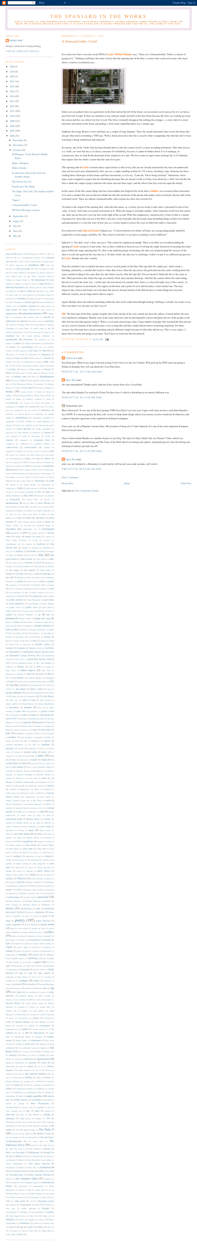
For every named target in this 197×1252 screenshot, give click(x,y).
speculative (19, 1062)
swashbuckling (12, 1107)
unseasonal (22, 1186)
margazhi (47, 789)
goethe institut (48, 596)
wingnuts (31, 1219)
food (39, 562)
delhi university (32, 488)
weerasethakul (37, 1212)
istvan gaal (22, 681)
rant (21, 973)
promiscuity (10, 954)
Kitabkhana (19, 733)
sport (21, 1066)
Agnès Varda (21, 280)
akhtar (18, 283)
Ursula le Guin (24, 1190)
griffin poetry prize (13, 611)
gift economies (41, 588)
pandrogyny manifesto (17, 885)
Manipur (9, 782)
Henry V (36, 633)
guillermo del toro (44, 611)
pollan (14, 936)
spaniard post (43, 1059)
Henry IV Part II (23, 633)
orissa (30, 867)
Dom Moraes (44, 503)
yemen (15, 1230)
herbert (8, 637)
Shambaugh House (22, 1036)
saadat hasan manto (34, 1003)
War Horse (47, 1204)
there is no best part (15, 1152)
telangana (10, 1118)
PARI (18, 889)
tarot (22, 1114)
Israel (10, 681)
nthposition (30, 856)
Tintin (49, 1156)
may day (25, 800)
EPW (25, 532)
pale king (9, 882)
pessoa (47, 900)
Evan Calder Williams (16, 540)
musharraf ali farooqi (15, 830)
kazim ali (25, 729)
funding (20, 577)
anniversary (11, 313)
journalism (14, 707)
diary (48, 491)
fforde (11, 555)
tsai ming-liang (16, 1174)
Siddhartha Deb (12, 1048)
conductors (24, 443)
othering (29, 871)
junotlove (34, 711)
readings (23, 980)
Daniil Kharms (19, 473)
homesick (27, 644)
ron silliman (21, 999)
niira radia (28, 848)
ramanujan (12, 969)
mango (8, 778)
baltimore (33, 354)
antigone (24, 320)
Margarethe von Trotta (29, 789)
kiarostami (46, 729)
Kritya (8, 741)
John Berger (48, 696)
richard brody (13, 988)
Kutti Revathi (21, 741)
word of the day (16, 1226)
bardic (48, 358)
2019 (12, 71)
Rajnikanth (49, 965)
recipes (36, 980)
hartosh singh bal (44, 622)
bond (17, 387)
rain (39, 965)
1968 (42, 254)
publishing (33, 958)
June (15, 231)
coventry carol (32, 451)
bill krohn (33, 373)
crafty (51, 451)
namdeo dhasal (32, 837)
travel (8, 1171)
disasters (40, 495)
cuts (7, 462)
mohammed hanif (14, 819)
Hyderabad (14, 651)
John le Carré (28, 700)
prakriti (9, 947)
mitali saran (26, 815)
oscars (9, 870)
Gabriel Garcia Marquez (44, 577)
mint (42, 811)
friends (9, 573)
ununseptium (38, 1186)
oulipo (8, 874)
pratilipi (9, 950)
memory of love (37, 808)
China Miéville (24, 428)
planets (18, 916)
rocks (43, 992)
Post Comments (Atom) (86, 490)
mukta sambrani (12, 826)
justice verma (48, 711)
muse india (45, 826)
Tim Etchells (38, 1156)
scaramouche (23, 1018)
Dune (44, 514)
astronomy (28, 339)
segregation (44, 1025)
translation (45, 1167)
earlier (28, 517)
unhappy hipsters (32, 1182)
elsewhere (11, 529)
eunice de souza (33, 536)
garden (20, 581)
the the (33, 1145)
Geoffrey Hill (39, 585)
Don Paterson (11, 506)
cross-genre (49, 454)
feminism (50, 551)
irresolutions (18, 677)
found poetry (39, 566)
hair (48, 614)
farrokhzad (47, 547)
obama (48, 856)
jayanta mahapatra (14, 692)
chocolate (10, 432)
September (18, 216)
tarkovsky (10, 1114)
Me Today (37, 800)
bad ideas (33, 350)
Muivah (48, 822)
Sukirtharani (18, 1092)
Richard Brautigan (46, 984)
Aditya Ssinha (18, 272)
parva (42, 889)
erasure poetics (38, 533)
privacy (28, 951)
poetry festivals (43, 920)
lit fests (12, 759)
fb (42, 551)
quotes (38, 962)
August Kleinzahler (33, 343)
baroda (8, 361)
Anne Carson (29, 309)
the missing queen (30, 1137)
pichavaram (26, 908)
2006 (12, 135)
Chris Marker (23, 432)
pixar (30, 912)
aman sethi (13, 295)
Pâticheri (23, 893)
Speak (8, 1062)
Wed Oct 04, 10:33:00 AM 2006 (82, 371)
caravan (32, 406)
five (21, 562)
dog (24, 503)
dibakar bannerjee (13, 495)
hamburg (10, 618)
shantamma (36, 1040)
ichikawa (9, 666)
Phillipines (46, 904)
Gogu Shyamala (33, 599)
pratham (47, 947)
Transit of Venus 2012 (28, 1167)
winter (40, 1219)
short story (30, 1043)
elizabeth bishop (43, 525)
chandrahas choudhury (42, 417)
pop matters (10, 939)
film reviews (27, 558)
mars (32, 793)
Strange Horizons (13, 1081)
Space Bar (71, 380)
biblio (8, 372)
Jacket (48, 685)
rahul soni (30, 965)
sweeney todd (27, 1107)
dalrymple (37, 466)
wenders (50, 1211)
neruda (40, 841)
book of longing (44, 387)
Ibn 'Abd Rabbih (44, 663)
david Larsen (39, 477)
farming (35, 547)
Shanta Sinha (21, 1040)
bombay (40, 384)
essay (18, 536)
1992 (49, 254)
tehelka (47, 1114)
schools (35, 1018)
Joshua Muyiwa (27, 703)
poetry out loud (38, 928)
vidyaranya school (45, 1201)
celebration (45, 410)
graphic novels (15, 607)
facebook (41, 543)
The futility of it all (21, 181)
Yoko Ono (33, 1230)
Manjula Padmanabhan (25, 782)
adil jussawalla (23, 268)
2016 (12, 86)
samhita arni (11, 1010)
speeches (32, 1062)
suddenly (40, 1088)
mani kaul (33, 778)
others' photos (43, 870)
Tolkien (21, 1160)
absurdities (33, 265)
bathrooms (28, 361)
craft (43, 451)
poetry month (47, 924)
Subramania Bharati (25, 1088)
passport (51, 889)
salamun (21, 1007)
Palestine (21, 882)
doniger (19, 510)
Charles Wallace (25, 421)
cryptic (27, 458)
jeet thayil (50, 692)
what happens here (17, 1216)
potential (17, 943)
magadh (9, 771)
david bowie (25, 477)
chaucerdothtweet (44, 421)
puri (43, 958)
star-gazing (17, 1077)
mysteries (38, 833)
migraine (32, 811)
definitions (10, 488)
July (15, 226)
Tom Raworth (32, 1160)
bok (7, 384)
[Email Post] (106, 339)
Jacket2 (9, 689)
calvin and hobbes (43, 403)
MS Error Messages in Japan (26, 210)
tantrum (48, 1111)
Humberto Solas (35, 648)
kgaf (35, 729)
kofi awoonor (49, 733)
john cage (14, 700)
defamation (45, 484)
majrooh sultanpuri (25, 774)
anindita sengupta (28, 305)
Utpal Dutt (40, 1190)
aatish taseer (49, 261)
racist (49, 962)
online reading (22, 863)
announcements (32, 313)
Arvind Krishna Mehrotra (38, 335)
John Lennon (45, 700)
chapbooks (10, 421)
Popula (22, 939)
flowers (29, 562)
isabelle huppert (35, 677)
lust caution (18, 766)
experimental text (13, 544)
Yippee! (16, 200)
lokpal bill (46, 759)
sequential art (11, 1029)
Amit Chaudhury (15, 302)
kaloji (24, 718)
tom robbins (46, 1160)
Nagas (19, 837)
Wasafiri (45, 1208)
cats (25, 410)
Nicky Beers (14, 848)
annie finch (46, 309)
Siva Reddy (36, 1051)
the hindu (25, 1133)
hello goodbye (12, 629)
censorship (38, 414)
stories (48, 1077)
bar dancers (37, 358)
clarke (24, 436)
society (42, 1055)
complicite (10, 443)
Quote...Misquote (20, 163)
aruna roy (47, 332)
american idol (35, 298)
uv (50, 1190)
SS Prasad (46, 1070)
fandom (25, 547)
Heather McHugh (43, 625)
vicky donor (46, 1197)
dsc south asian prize (27, 514)
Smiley (24, 1055)
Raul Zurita (23, 977)
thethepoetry (33, 1152)
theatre (47, 1148)
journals (28, 707)
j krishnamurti (37, 685)
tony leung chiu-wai (39, 1163)
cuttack (16, 462)
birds (8, 376)
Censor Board (24, 414)
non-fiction (47, 852)
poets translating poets (32, 932)
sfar (19, 1033)
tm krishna (10, 1160)
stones (38, 1077)
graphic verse (31, 607)
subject (9, 1088)
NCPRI (17, 841)
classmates (35, 436)
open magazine (39, 863)
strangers (27, 1081)
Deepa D (14, 484)
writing (40, 1226)
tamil (37, 1110)
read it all (36, 977)
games (11, 581)
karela (8, 726)
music (31, 830)
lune (7, 767)
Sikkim (43, 1048)
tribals (41, 1171)
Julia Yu (41, 707)
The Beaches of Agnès (38, 1125)
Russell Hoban (13, 1003)
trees (32, 1171)
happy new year (43, 618)
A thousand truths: (79, 41)
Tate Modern (33, 1114)
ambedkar (21, 298)
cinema (47, 432)
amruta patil (30, 302)
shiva (10, 1044)
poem (36, 916)
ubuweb (48, 1178)
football (48, 562)
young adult (46, 1230)
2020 (12, 66)
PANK (32, 885)
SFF (27, 1032)
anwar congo (37, 321)
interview (31, 673)
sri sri (40, 1066)
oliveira (46, 860)
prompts (23, 954)
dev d (11, 492)
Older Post (186, 483)
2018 (12, 76)
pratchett (36, 947)
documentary (12, 503)
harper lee (18, 622)
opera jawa (20, 867)
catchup (17, 410)
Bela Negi (39, 365)
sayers (11, 1018)
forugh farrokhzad (24, 566)
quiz (30, 962)
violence (12, 1204)
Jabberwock (71, 358)
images (48, 666)
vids (31, 1201)
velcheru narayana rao (17, 1197)
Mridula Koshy (22, 822)
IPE (49, 673)
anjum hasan (46, 306)
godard (35, 596)
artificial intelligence (14, 332)
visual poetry (26, 1204)
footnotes (9, 566)
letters (44, 751)
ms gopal (37, 822)
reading (48, 977)
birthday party (20, 376)
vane (23, 1193)
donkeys (29, 510)
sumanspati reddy (34, 1092)
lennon (17, 752)
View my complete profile (22, 51)
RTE (31, 999)
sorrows (17, 1059)
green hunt (46, 607)
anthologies (11, 320)
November (18, 145)
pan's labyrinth (35, 882)
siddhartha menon (29, 1048)
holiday (43, 640)
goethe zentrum (16, 599)
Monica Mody (33, 819)
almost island (26, 290)
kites (38, 733)
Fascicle (9, 551)
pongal (22, 936)
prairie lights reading (42, 943)
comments (24, 440)
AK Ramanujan (38, 279)
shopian (19, 1044)
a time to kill (23, 261)
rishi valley (17, 992)
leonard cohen (30, 751)
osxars (19, 871)
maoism (50, 785)
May (15, 236)
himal (16, 640)
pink (38, 908)
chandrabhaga (21, 417)
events (35, 540)
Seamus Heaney (22, 1021)
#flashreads (31, 254)
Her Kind (47, 633)
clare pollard (11, 436)
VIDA (8, 1201)
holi (34, 640)
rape (30, 973)
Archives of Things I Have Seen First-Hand (26, 324)
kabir (24, 714)
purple (51, 958)
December (18, 140)
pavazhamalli (48, 893)
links (41, 755)
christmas (36, 432)
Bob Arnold (33, 380)
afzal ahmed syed (14, 276)
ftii (37, 573)
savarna (33, 1014)
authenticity (49, 343)
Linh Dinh (30, 756)
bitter (34, 376)
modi (48, 815)
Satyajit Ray (21, 1014)
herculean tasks (22, 637)
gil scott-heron (15, 592)
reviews (17, 984)
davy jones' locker (24, 480)
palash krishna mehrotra (41, 878)
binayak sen (46, 373)
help (25, 629)
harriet (30, 622)
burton (18, 399)
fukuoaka (46, 573)
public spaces (19, 958)
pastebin (12, 893)
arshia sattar (38, 328)
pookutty (47, 936)
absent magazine (16, 265)
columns (9, 439)
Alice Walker (48, 287)
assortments (12, 339)
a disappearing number (30, 257)
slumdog (13, 1055)
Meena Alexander (13, 804)
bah (44, 350)
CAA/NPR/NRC (12, 403)
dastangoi (47, 473)
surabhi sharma (20, 1099)
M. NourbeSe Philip (43, 767)
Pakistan (21, 878)
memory (9, 808)
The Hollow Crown (42, 1133)
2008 (12, 126)
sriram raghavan (24, 1070)
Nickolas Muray (47, 845)
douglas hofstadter (43, 510)
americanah (49, 298)
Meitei (48, 804)
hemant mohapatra (38, 629)
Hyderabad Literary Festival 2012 (25, 655)
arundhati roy (12, 335)
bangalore (45, 354)
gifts (52, 588)
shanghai (38, 1036)
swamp (21, 1103)
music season (45, 830)
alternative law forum (45, 291)
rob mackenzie (32, 992)
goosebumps (33, 603)
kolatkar (12, 737)
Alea (33, 283)
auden (18, 343)
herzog (47, 636)
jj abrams (30, 696)
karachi (27, 722)
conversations (30, 447)
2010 (12, 116)
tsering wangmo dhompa (39, 1174)
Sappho (25, 1010)
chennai (9, 425)
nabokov (9, 837)
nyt (39, 856)
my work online (22, 833)
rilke (45, 988)
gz (39, 614)
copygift (9, 451)
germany (19, 588)
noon (8, 856)
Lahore (47, 740)
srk (37, 1070)
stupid (16, 1084)
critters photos (35, 454)
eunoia (48, 536)
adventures (31, 272)
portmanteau (34, 939)
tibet (28, 1156)
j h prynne (22, 685)
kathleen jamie (12, 729)
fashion (19, 551)
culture (47, 458)
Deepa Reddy (30, 484)
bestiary (12, 369)
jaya (49, 689)
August (16, 221)
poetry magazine (13, 924)
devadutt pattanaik (25, 492)
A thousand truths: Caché (24, 205)
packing (9, 878)
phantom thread (30, 904)
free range (14, 570)
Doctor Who (32, 499)
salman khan (45, 1007)
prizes (36, 951)
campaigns (10, 406)
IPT (7, 677)
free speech (29, 570)
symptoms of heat (43, 1107)
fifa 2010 (31, 555)
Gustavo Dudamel (25, 614)
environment (48, 529)
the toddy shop (45, 1145)
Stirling (28, 1077)
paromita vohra (30, 889)
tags (28, 1110)
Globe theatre (37, 592)
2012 (12, 106)
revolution (30, 984)
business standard (33, 399)
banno (17, 358)
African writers (45, 272)
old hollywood (33, 860)
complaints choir (41, 439)
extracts (29, 544)
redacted (47, 980)
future (29, 577)
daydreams (40, 480)
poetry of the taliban (19, 928)
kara (18, 722)
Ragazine (19, 965)
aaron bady (36, 261)
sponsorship (10, 1066)
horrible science (42, 644)
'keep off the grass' (14, 253)
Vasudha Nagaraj (35, 1193)
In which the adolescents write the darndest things (29, 174)
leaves (42, 748)
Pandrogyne (49, 882)
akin (26, 283)
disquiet (51, 495)
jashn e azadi (36, 688)
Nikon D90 (41, 848)
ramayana (24, 969)
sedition (31, 1025)
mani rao (46, 778)
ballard (21, 354)
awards (12, 346)
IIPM (39, 666)
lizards (34, 759)
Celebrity (9, 414)
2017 (12, 81)
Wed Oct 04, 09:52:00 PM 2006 (82, 451)
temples (38, 1118)
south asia (28, 1058)
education (40, 517)
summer (48, 1092)
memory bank (21, 808)
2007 (12, 130)
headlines (28, 625)
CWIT (24, 462)
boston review (27, 391)
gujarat (9, 614)
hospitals (21, 647)
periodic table (29, 897)
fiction (20, 555)
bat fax (18, 361)
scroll (8, 1021)
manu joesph (19, 785)
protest (36, 954)
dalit (27, 465)
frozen (29, 573)
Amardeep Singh (44, 295)
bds (13, 365)
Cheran (18, 425)
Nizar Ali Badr (20, 852)
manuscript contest (35, 785)
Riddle (36, 988)
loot (24, 763)
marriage (23, 793)
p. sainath (31, 874)
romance (9, 999)
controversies (12, 447)
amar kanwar (27, 295)
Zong (20, 1234)
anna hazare (11, 309)
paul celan (35, 893)
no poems (35, 852)
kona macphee (26, 737)
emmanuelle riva (29, 529)
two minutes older (27, 1178)
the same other (35, 1141)
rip (52, 988)
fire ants (12, 562)
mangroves (20, 778)
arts (27, 332)
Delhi (20, 488)
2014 (12, 96)
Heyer (8, 640)
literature (24, 759)
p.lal (41, 874)
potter (27, 943)
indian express (27, 670)
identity (20, 666)
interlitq (20, 674)
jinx (21, 696)
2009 (12, 121)
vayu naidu (49, 1193)
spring (30, 1066)
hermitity (36, 637)
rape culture (44, 973)
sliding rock (49, 1051)
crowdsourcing (14, 458)
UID (7, 1182)
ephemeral (14, 533)
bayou (38, 361)
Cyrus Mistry (36, 462)
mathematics (30, 796)
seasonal (19, 1025)
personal (43, 897)
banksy (8, 358)
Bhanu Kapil (35, 369)
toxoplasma (10, 1167)
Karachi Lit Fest (43, 722)
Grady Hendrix (48, 603)
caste (42, 406)
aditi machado (40, 268)
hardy (8, 622)
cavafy (34, 410)
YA (7, 1230)
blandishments (47, 376)
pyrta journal (14, 962)
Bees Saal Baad (25, 365)
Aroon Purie (23, 328)
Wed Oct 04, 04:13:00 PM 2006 (82, 397)
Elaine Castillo (12, 525)
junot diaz (21, 711)
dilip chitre (28, 495)
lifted (20, 756)
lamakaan (45, 744)
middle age (21, 811)
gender (51, 581)
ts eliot (51, 1171)
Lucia (33, 763)
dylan (19, 517)
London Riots (12, 763)
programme (46, 951)
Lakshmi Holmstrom (14, 744)
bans (26, 358)
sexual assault (38, 1029)
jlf (38, 696)
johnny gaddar (11, 703)
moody (47, 819)
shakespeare (38, 1032)
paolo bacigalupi (44, 885)
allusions (12, 291)
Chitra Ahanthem (43, 429)
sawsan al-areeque (46, 1014)
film (41, 555)
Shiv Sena (49, 1040)
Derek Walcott (48, 488)
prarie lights (23, 947)
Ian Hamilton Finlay (24, 663)
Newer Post (67, 483)
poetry (20, 920)
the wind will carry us (15, 1148)
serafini (24, 1029)
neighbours (28, 841)
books (9, 391)
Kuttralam (35, 741)
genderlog (13, 585)
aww (41, 347)
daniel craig (37, 469)
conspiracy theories (42, 443)
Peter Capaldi (12, 904)
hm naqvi (25, 640)
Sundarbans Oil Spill (14, 1096)
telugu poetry (25, 1118)
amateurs (9, 298)
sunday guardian (34, 1096)
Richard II (27, 988)
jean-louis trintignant (34, 692)
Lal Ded (32, 744)
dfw (39, 491)
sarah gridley (38, 1010)
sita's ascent (23, 1051)
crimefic (22, 454)
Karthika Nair (26, 726)
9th (15, 257)
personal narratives (13, 901)
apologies (49, 320)
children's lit (30, 425)
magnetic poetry (22, 771)
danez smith (24, 469)
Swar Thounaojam (40, 1103)
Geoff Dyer (25, 585)
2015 (12, 91)
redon (8, 984)
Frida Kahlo (45, 570)
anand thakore (45, 302)
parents (9, 889)
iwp (11, 685)
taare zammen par (14, 1111)
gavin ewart (31, 581)
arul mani (36, 332)
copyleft (19, 451)
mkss (39, 815)
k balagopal (14, 715)
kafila (33, 714)
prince (19, 951)
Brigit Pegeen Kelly (43, 395)
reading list (10, 980)
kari (15, 726)
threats (19, 1156)
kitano (30, 733)
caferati (27, 403)
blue (23, 380)
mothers (9, 822)
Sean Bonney (40, 1022)
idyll (31, 666)
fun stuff (9, 577)
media (48, 800)
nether (48, 841)
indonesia (9, 674)
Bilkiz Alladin (19, 168)
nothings (17, 856)
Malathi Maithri (44, 774)
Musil (8, 834)
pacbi (49, 874)
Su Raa (26, 1085)
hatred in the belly (13, 625)
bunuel (8, 399)
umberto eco (17, 1182)
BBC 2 (47, 361)
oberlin (8, 860)
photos (10, 908)
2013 (12, 101)
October (17, 150)
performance (14, 897)
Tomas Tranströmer (14, 1163)
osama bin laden (44, 867)
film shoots (41, 559)
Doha (32, 503)
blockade (14, 380)
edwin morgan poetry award (29, 521)
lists (52, 755)
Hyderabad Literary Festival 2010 (38, 651)
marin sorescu (11, 793)
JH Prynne (12, 696)
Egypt (47, 521)
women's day (48, 1223)
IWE (52, 681)
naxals (8, 841)
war (37, 1204)
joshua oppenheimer (46, 703)
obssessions (19, 860)
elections (27, 525)
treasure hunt (20, 1171)
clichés (48, 436)
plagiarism (40, 912)
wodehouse (24, 1223)
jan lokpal (20, 688)
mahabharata (37, 771)
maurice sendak (12, 800)
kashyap (48, 726)
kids (8, 733)
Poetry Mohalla (31, 924)
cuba (37, 458)
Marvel (40, 793)
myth (49, 834)
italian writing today (38, 681)
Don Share (25, 506)
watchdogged (11, 1212)
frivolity (19, 573)
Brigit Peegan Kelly (23, 395)
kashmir (38, 726)
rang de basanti (39, 969)
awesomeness (27, 346)
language (10, 748)
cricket (12, 454)
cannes (21, 406)
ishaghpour (49, 677)
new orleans (31, 845)
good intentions (16, 603)
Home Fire (13, 644)
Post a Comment (70, 477)
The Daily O (46, 1129)
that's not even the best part (29, 1122)
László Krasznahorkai (27, 748)
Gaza (42, 581)
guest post (29, 611)
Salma (32, 1007)
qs (23, 962)
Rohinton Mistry (26, 995)
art (49, 328)
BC (7, 365)
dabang (18, 466)
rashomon (9, 977)
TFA (48, 1118)
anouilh (46, 317)
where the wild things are (40, 1216)
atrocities (42, 339)
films (52, 558)
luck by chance (45, 763)
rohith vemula (44, 995)
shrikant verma (45, 1044)
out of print (18, 874)
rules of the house (44, 999)
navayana (47, 837)
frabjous (51, 566)
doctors (47, 499)
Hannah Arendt (25, 618)
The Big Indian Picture (25, 1129)
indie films (46, 670)
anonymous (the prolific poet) (26, 317)
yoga (23, 1230)
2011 (12, 111)
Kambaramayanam (37, 718)
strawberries (39, 1081)
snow (33, 1055)
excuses (47, 540)
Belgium (50, 365)
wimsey (21, 1219)
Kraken (48, 737)
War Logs (10, 1208)
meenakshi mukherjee (33, 804)
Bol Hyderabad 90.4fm (23, 384)
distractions (15, 499)
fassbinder (32, 551)
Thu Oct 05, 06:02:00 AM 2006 (81, 469)
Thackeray (10, 1122)
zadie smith (10, 1234)
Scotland (47, 1018)
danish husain (34, 473)
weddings (24, 1212)
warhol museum (28, 1208)
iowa (41, 673)
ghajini (29, 588)
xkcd (49, 1227)
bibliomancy (20, 373)
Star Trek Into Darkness (36, 1073)
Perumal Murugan (32, 901)
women (37, 1223)
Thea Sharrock (34, 1148)
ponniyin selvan (34, 936)
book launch (28, 387)
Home (127, 483)
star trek (18, 1073)
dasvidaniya (10, 477)
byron (48, 399)
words (30, 1226)
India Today (11, 670)
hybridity (50, 647)
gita (26, 592)
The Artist (22, 1125)
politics (49, 932)
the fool (15, 1133)
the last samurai (12, 1137)
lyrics (29, 767)
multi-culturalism (30, 826)
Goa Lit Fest (22, 596)
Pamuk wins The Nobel (23, 186)
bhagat (23, 369)
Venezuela (34, 1197)
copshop (46, 447)
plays (27, 916)
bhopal (47, 369)
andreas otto (11, 306)
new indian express (14, 845)
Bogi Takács (46, 380)
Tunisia (9, 1178)
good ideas (49, 599)
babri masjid (20, 350)
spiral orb (45, 1062)
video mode (19, 1201)
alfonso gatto (34, 287)
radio (8, 965)
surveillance (36, 1099)
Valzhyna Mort (12, 1193)
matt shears (45, 796)
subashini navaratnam (42, 1085)
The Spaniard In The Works (98, 16)
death (51, 480)
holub (52, 640)
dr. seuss (9, 514)
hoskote (9, 647)
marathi (13, 789)
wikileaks (10, 1219)
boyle (39, 391)
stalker (8, 1073)
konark (39, 737)
